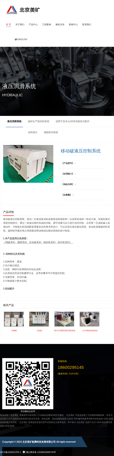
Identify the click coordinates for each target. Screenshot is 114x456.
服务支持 (60, 24)
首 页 (8, 24)
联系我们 (86, 24)
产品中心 (33, 24)
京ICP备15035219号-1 (10, 452)
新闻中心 (73, 24)
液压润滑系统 (14, 121)
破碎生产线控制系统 (38, 121)
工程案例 (46, 24)
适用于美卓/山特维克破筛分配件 (73, 121)
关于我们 (19, 24)
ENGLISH (22, 39)
